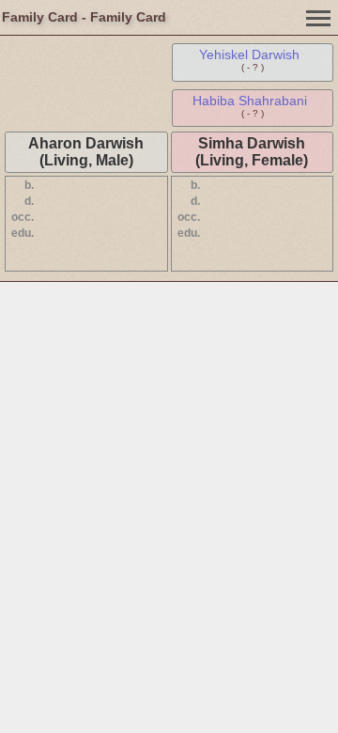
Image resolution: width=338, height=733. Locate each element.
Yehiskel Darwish (249, 54)
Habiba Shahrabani (249, 100)
